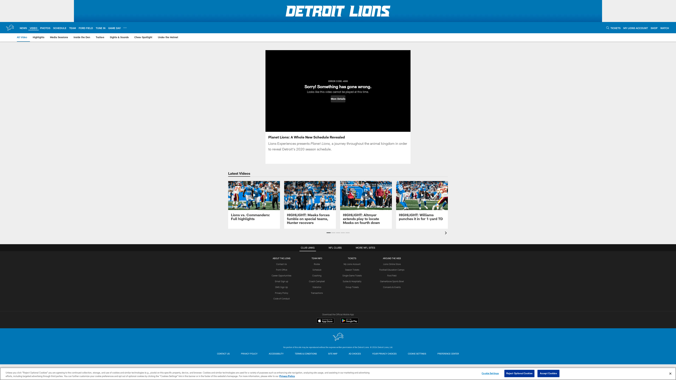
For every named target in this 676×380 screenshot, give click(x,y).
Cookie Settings (417, 353)
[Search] (607, 27)
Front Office (281, 269)
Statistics (316, 287)
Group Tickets (352, 287)
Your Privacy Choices (384, 353)
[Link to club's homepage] (10, 27)
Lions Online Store (392, 264)
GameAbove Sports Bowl (392, 281)
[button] (338, 98)
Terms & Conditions (306, 353)
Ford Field (391, 275)
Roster (317, 264)
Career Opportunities (281, 275)
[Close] (670, 373)
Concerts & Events (392, 287)
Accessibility (276, 353)
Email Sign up (281, 281)
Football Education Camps (391, 269)
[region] (338, 374)
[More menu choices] (125, 27)
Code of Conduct (281, 298)
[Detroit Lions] (338, 337)
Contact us (223, 353)
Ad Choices (355, 353)
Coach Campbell (317, 281)
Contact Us (281, 264)
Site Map (332, 353)
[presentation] (446, 233)
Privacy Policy (281, 293)
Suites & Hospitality (352, 281)
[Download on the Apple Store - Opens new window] (325, 321)
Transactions (317, 293)
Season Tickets (352, 269)
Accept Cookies (548, 373)
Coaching (316, 275)
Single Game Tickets (352, 275)
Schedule (316, 269)
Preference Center (448, 353)
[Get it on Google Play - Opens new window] (349, 322)
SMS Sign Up (281, 287)
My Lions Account (352, 264)
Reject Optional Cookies (519, 373)
